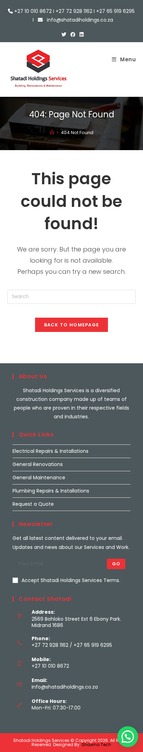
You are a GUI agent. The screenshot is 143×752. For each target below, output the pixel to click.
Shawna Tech (96, 744)
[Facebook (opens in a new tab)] (72, 34)
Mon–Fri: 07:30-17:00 (56, 707)
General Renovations (37, 464)
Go (116, 564)
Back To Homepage (71, 324)
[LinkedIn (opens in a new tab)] (80, 34)
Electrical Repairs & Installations (50, 451)
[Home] (52, 132)
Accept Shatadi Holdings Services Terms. (71, 580)
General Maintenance (38, 477)
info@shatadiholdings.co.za (65, 686)
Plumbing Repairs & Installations (50, 490)
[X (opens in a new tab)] (63, 34)
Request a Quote (33, 504)
